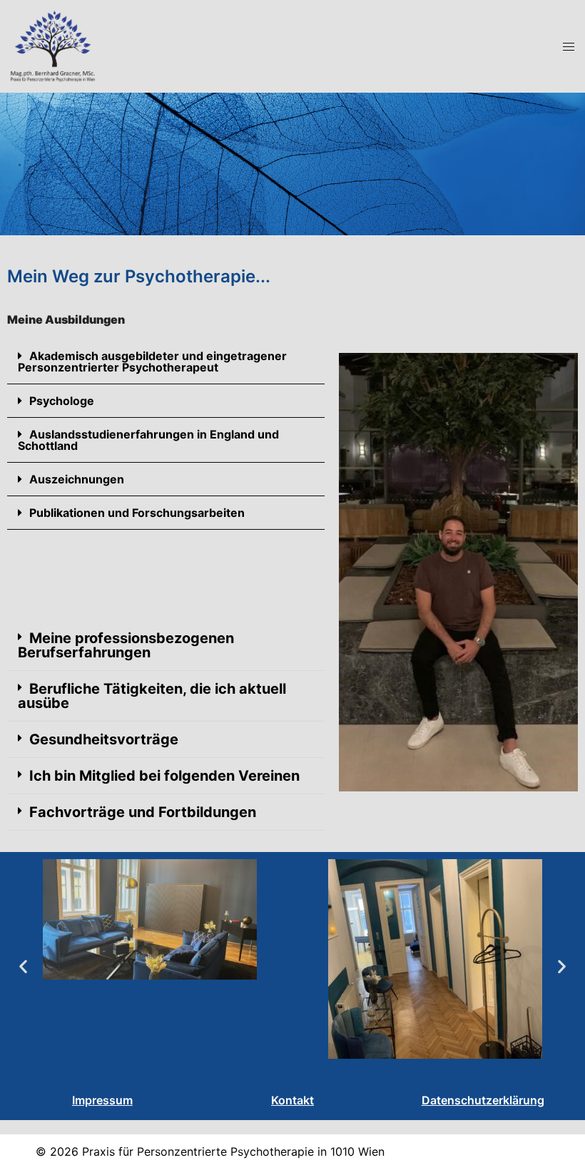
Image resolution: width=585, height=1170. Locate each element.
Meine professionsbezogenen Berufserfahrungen (126, 645)
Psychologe (61, 401)
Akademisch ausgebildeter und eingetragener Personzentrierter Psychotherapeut (152, 361)
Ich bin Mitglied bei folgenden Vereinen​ (164, 775)
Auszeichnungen (76, 479)
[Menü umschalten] (568, 46)
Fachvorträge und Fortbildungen (142, 812)
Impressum (102, 1100)
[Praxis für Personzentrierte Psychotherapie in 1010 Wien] (53, 45)
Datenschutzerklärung (483, 1100)
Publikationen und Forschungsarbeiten (137, 513)
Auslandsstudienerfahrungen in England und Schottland (148, 440)
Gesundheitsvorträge (103, 739)
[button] (166, 361)
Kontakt (292, 1100)
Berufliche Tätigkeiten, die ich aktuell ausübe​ (152, 696)
